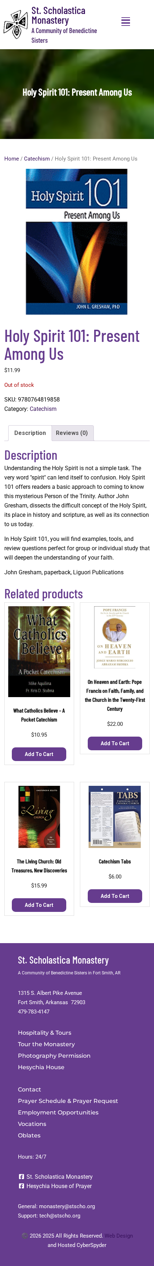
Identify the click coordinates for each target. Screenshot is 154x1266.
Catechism (37, 159)
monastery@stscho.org (67, 1206)
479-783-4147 (33, 1011)
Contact (29, 1089)
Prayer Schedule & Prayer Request (68, 1101)
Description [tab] (30, 433)
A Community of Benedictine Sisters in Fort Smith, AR (69, 972)
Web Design (119, 1236)
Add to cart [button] (39, 754)
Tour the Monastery (46, 1044)
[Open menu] (125, 21)
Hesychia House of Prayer (58, 1186)
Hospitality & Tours (44, 1032)
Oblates (29, 1135)
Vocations (32, 1124)
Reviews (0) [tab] (72, 433)
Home (11, 159)
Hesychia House (41, 1067)
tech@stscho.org (59, 1215)
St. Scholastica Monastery (58, 15)
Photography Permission (54, 1055)
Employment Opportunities (58, 1112)
